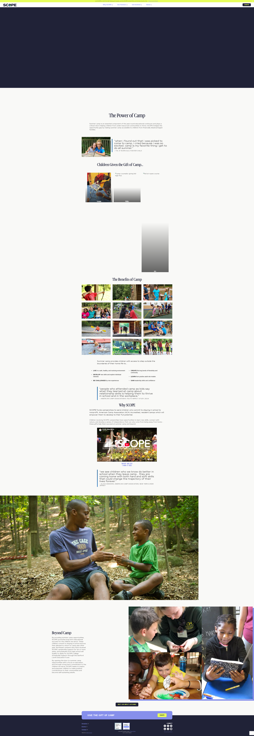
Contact (84, 729)
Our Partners (121, 4)
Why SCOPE (107, 4)
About (148, 4)
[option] (99, 187)
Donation (84, 723)
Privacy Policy (133, 731)
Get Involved (136, 4)
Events (84, 726)
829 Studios (89, 732)
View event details (153, 1)
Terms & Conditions (168, 731)
